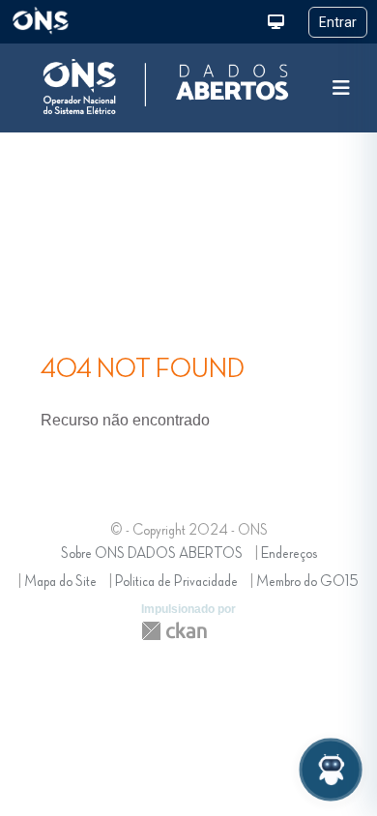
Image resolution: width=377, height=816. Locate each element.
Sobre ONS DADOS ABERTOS (152, 554)
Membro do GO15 (307, 582)
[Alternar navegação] (341, 88)
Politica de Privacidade (176, 582)
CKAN (174, 631)
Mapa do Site (60, 582)
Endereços (289, 554)
